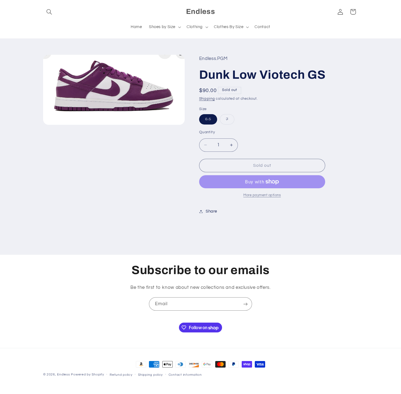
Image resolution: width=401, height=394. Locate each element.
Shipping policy (150, 374)
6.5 (211, 121)
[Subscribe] (245, 304)
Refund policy (121, 374)
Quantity (207, 132)
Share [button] (211, 211)
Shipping (207, 99)
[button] (49, 11)
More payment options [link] (262, 195)
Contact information (185, 374)
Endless (63, 374)
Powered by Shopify (87, 374)
